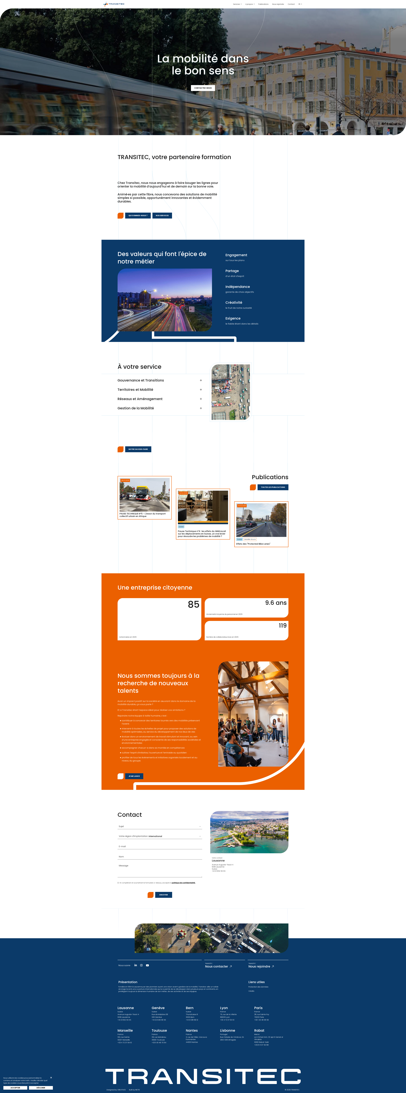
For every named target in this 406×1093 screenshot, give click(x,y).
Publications (263, 4)
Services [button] (236, 4)
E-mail (122, 846)
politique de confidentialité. (183, 883)
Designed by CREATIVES (116, 1090)
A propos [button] (249, 4)
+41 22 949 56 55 (159, 1020)
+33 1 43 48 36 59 (261, 1020)
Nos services (162, 215)
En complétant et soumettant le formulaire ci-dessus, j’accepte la (157, 883)
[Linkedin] (136, 965)
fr (300, 4)
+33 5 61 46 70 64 (159, 1042)
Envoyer (163, 895)
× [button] (51, 1078)
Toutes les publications (273, 487)
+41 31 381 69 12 (192, 1020)
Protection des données (258, 987)
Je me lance (134, 776)
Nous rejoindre (278, 4)
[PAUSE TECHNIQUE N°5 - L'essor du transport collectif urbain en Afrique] (144, 497)
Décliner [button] (41, 1088)
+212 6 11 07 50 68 (261, 1045)
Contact (291, 4)
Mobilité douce (250, 539)
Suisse (181, 527)
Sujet (121, 826)
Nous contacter (216, 966)
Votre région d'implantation (133, 836)
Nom (121, 856)
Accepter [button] (15, 1088)
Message (123, 865)
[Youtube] (147, 965)
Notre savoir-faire (138, 449)
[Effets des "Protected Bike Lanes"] (261, 524)
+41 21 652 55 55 (124, 1020)
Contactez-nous (203, 88)
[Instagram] (141, 965)
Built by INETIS (134, 1090)
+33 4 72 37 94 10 (227, 1020)
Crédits (251, 991)
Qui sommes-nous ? (138, 215)
